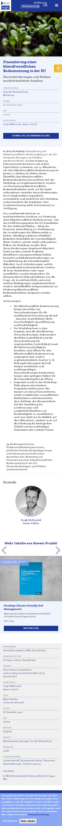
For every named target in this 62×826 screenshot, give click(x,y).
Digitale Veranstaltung (15, 92)
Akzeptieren (10, 821)
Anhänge (8, 771)
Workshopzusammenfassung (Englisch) (27, 776)
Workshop (8, 95)
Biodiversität (27, 761)
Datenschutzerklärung (38, 815)
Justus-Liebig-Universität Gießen (20, 673)
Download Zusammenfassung (31, 136)
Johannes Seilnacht (13, 702)
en (45, 5)
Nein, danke (28, 821)
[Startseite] (5, 5)
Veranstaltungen (12, 764)
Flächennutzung (32, 764)
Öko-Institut (9, 670)
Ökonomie (49, 761)
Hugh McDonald (12, 124)
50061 (6, 751)
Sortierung (40, 3)
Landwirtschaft (11, 761)
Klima (39, 761)
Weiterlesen (30, 628)
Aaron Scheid (30, 124)
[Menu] (56, 5)
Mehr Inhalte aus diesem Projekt (31, 543)
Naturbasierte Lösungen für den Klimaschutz (27, 741)
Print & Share (58, 68)
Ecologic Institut (12, 660)
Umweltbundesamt (13, 650)
